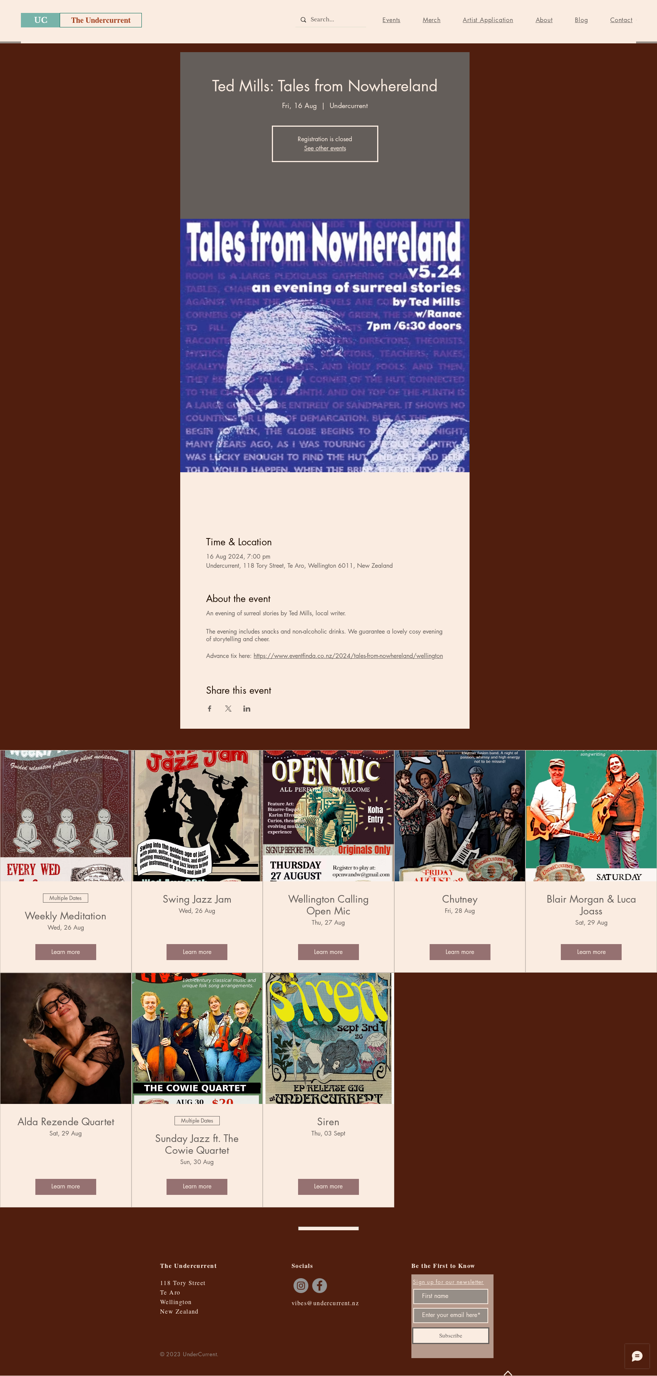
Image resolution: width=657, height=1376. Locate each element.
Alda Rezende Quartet (65, 1122)
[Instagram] (301, 1285)
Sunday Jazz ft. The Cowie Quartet (197, 1144)
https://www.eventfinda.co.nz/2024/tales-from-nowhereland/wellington (348, 656)
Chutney (460, 899)
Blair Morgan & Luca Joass (591, 905)
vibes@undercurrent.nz (325, 1303)
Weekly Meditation (65, 916)
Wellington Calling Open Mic (328, 905)
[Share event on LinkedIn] (247, 709)
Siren (328, 1122)
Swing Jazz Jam (197, 899)
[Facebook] (319, 1285)
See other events (325, 148)
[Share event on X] (228, 709)
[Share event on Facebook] (209, 709)
